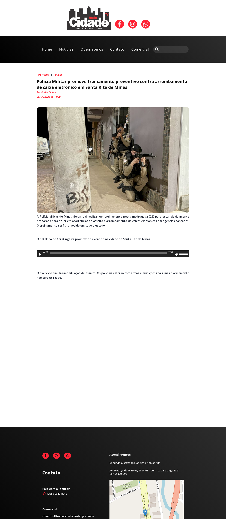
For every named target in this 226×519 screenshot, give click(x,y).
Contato (117, 49)
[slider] (184, 254)
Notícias (66, 49)
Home (47, 49)
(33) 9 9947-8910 (57, 493)
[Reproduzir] (40, 254)
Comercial (140, 49)
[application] (113, 253)
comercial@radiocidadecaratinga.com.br (68, 516)
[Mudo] (176, 254)
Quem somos (92, 49)
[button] (145, 513)
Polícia (57, 75)
